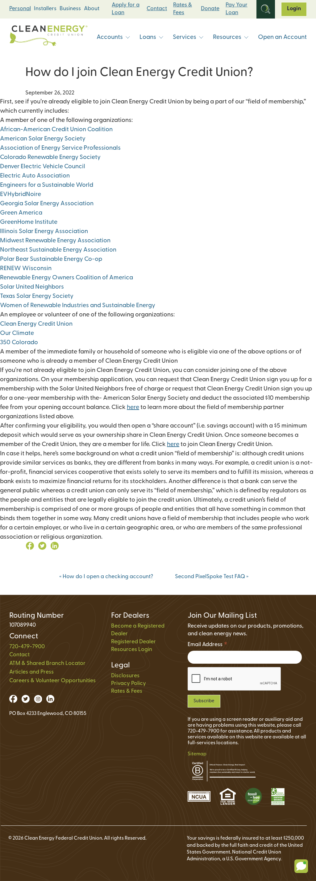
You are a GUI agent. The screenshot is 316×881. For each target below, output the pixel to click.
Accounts (110, 37)
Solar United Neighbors (32, 287)
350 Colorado (19, 343)
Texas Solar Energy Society (36, 296)
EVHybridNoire (20, 194)
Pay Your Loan (236, 9)
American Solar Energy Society (42, 139)
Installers (45, 9)
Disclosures (125, 676)
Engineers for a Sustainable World (46, 185)
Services (184, 37)
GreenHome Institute (28, 222)
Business (70, 9)
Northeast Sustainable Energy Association (58, 250)
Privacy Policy (128, 684)
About (91, 9)
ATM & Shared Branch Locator (47, 663)
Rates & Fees (182, 9)
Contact (157, 9)
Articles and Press (31, 672)
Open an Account (282, 37)
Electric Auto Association (35, 176)
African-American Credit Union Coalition (56, 130)
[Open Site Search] (265, 9)
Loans (147, 37)
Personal (20, 9)
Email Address (207, 645)
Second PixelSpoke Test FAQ (211, 577)
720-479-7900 (27, 647)
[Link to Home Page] (48, 37)
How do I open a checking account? (106, 577)
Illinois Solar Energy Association (44, 231)
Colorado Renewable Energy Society (50, 157)
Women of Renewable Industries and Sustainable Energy (77, 306)
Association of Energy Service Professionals (60, 148)
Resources (227, 37)
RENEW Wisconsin (26, 268)
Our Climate (17, 333)
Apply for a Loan (125, 9)
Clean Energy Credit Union (36, 324)
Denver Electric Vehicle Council (42, 167)
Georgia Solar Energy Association (47, 204)
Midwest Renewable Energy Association (55, 241)
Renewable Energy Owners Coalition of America (66, 278)
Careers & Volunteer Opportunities (52, 681)
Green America (21, 213)
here (133, 407)
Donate (210, 9)
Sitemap (197, 754)
